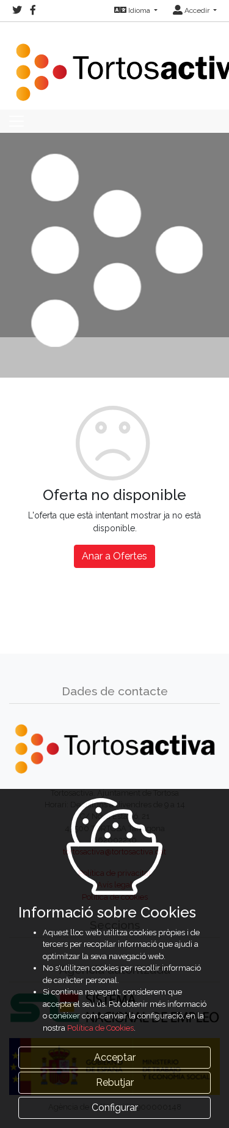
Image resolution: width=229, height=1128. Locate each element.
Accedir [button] (197, 10)
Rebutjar (115, 1082)
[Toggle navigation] (16, 121)
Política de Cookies (100, 1028)
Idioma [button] (139, 10)
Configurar (115, 1107)
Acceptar (115, 1057)
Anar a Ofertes (114, 556)
